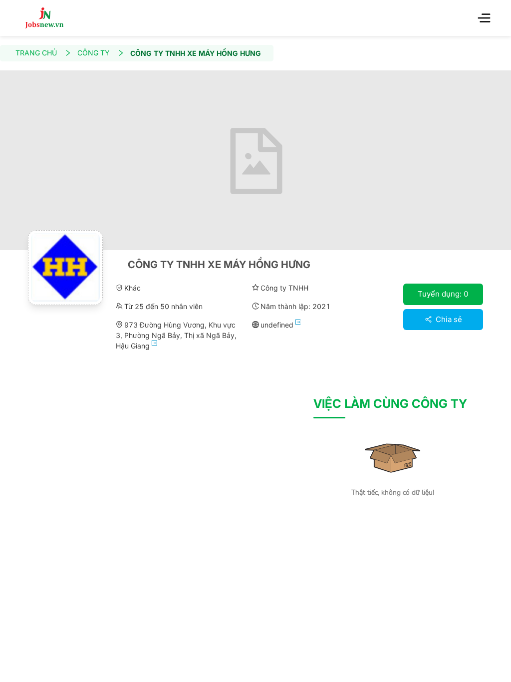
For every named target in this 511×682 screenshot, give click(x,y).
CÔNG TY (93, 52)
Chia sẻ (448, 319)
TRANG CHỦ (36, 52)
